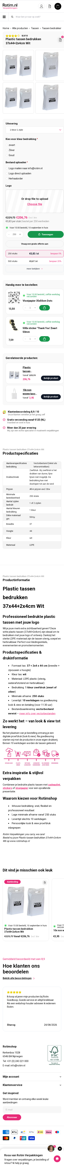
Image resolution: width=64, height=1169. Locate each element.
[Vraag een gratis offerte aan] (60, 39)
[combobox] (38, 17)
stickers (7, 788)
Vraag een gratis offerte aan (34, 244)
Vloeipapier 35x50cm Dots (37, 300)
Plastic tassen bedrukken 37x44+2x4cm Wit (30, 369)
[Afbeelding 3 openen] (18, 98)
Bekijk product (51, 378)
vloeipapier (22, 788)
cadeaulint (54, 784)
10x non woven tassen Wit (30, 392)
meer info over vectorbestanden (37, 713)
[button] (41, 6)
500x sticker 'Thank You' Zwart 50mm (40, 330)
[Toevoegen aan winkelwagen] (44, 307)
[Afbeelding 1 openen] (18, 65)
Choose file (34, 204)
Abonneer (12, 1117)
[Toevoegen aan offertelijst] (44, 882)
